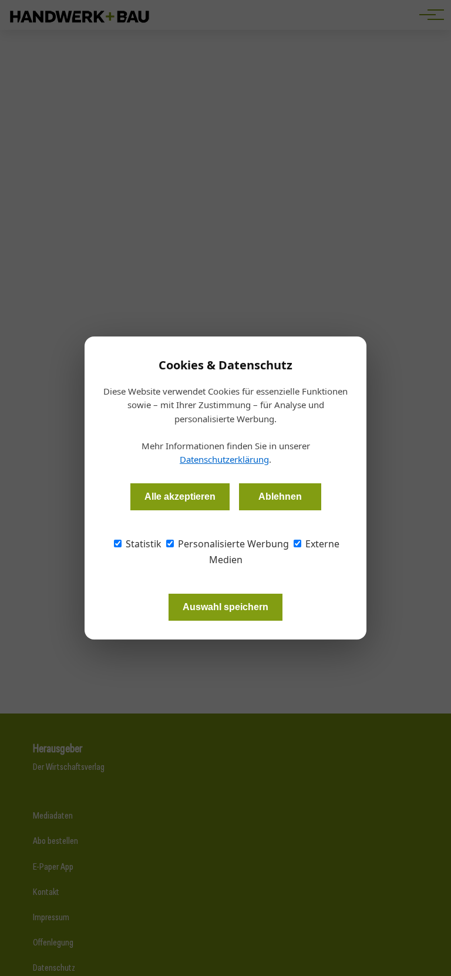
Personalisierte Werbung (232, 543)
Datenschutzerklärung (224, 459)
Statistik (142, 543)
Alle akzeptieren (180, 497)
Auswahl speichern (225, 607)
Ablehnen (280, 497)
